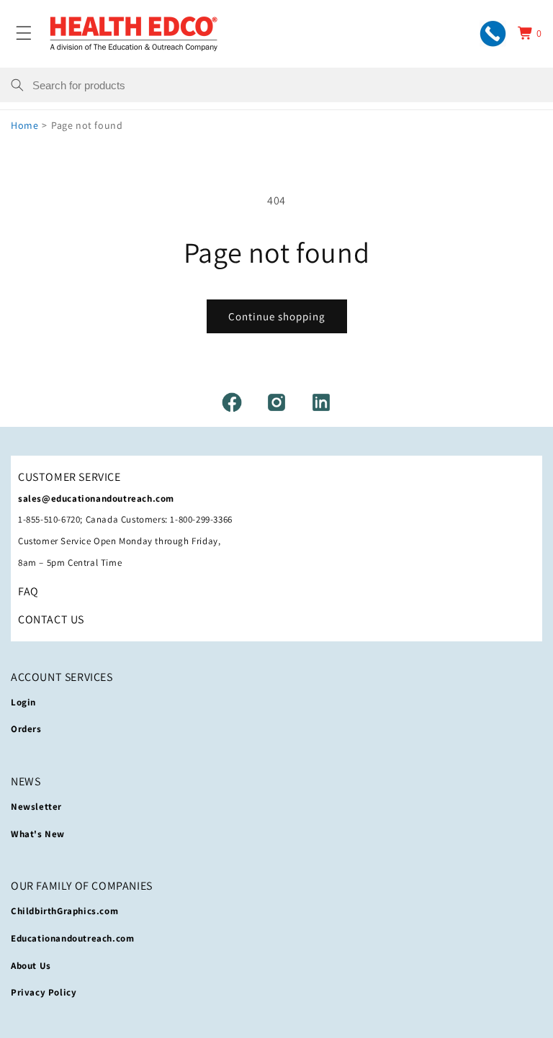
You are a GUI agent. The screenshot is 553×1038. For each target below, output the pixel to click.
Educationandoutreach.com (72, 938)
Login (23, 702)
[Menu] (24, 33)
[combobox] (287, 85)
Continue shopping (276, 316)
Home (24, 125)
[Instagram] (276, 402)
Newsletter (36, 806)
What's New (38, 834)
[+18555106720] (493, 33)
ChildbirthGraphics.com (64, 911)
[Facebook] (231, 402)
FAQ (28, 591)
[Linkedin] (321, 402)
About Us (31, 966)
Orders (26, 729)
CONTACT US (51, 619)
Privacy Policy (43, 992)
